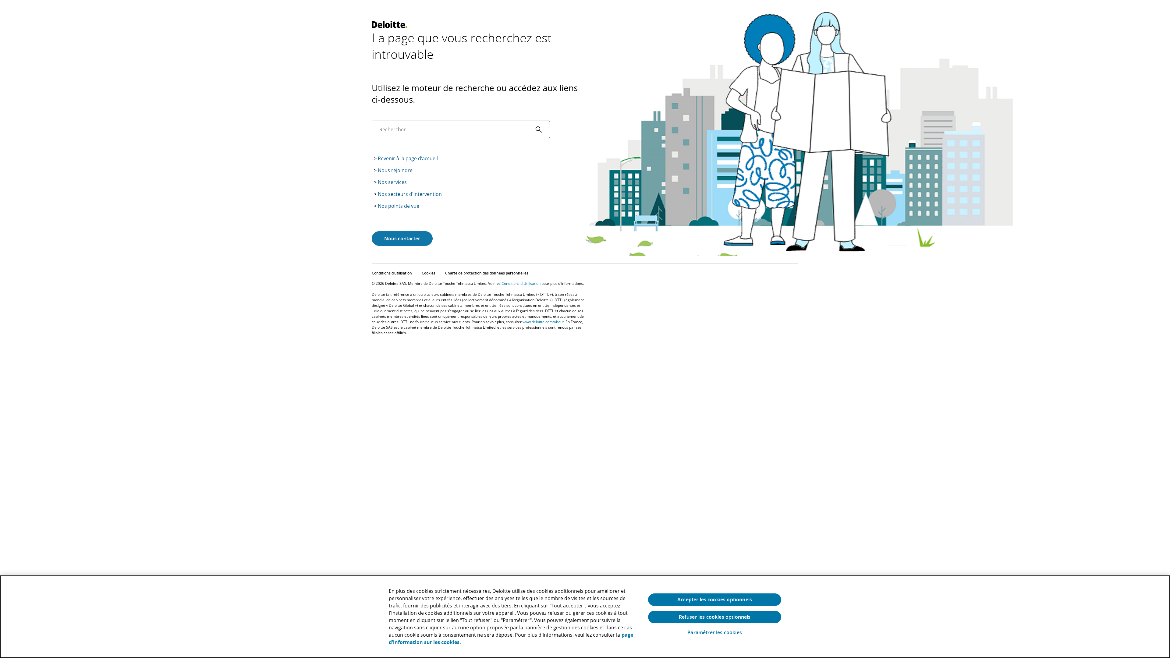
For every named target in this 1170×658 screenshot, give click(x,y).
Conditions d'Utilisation (521, 283)
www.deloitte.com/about (543, 321)
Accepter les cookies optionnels (714, 599)
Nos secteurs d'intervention (410, 194)
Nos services (392, 182)
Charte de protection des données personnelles (486, 273)
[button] (538, 129)
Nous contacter (402, 238)
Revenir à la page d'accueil (408, 158)
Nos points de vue (398, 206)
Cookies (428, 273)
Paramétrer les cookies (714, 632)
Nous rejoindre (395, 170)
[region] (585, 616)
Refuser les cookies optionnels (715, 617)
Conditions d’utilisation (392, 273)
